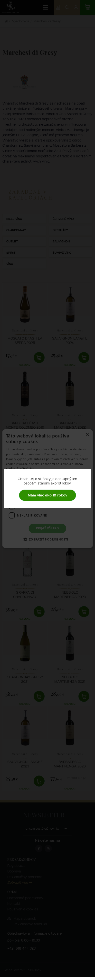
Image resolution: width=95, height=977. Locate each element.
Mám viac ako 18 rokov (47, 495)
